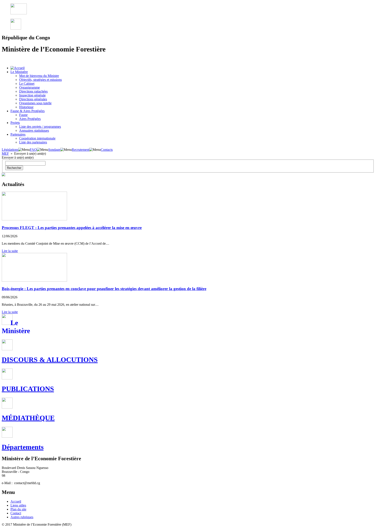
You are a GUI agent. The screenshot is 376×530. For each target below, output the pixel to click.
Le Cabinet (26, 83)
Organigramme (29, 87)
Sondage (54, 149)
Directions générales (33, 99)
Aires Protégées (30, 119)
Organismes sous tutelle (35, 103)
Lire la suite (10, 251)
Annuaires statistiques (34, 130)
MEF (5, 153)
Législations (10, 149)
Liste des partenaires (33, 142)
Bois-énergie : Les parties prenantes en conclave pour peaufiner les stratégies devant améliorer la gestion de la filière (104, 288)
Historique (26, 107)
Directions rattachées (33, 91)
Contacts (107, 149)
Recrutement (80, 149)
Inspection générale (32, 95)
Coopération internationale (37, 138)
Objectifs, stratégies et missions (40, 79)
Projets (15, 123)
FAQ (33, 149)
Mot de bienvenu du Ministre (39, 76)
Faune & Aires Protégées (27, 111)
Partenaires (17, 134)
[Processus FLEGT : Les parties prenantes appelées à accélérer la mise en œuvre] (34, 219)
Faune (23, 115)
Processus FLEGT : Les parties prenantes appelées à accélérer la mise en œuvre (72, 227)
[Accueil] (17, 68)
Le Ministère (19, 72)
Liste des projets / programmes (40, 126)
